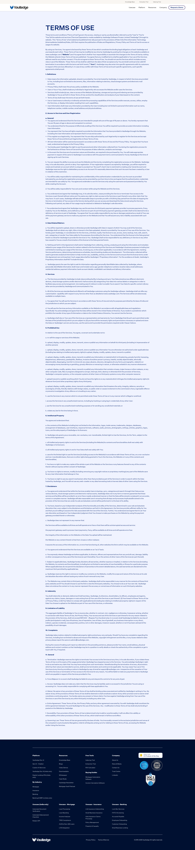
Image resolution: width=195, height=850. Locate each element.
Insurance (35, 790)
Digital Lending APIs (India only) (41, 776)
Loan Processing (64, 809)
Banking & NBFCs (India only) (42, 798)
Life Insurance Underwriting (95, 809)
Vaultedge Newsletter (66, 783)
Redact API (36, 821)
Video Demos (63, 768)
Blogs (61, 764)
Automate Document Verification (39, 810)
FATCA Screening (118, 813)
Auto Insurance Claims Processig (93, 818)
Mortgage (35, 787)
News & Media (116, 764)
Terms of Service (103, 840)
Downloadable (64, 771)
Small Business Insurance (94, 813)
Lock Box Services (118, 809)
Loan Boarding (64, 813)
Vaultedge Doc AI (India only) (42, 771)
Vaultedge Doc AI (38, 760)
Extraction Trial (144, 2)
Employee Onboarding (119, 820)
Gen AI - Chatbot (37, 764)
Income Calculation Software (95, 783)
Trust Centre (116, 771)
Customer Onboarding (119, 824)
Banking (35, 794)
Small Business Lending (120, 828)
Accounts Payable (118, 816)
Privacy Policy (90, 840)
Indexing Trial (157, 2)
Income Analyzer (64, 816)
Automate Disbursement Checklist (40, 816)
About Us (115, 760)
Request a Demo (177, 7)
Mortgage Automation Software (93, 778)
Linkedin (115, 775)
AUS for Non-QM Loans (66, 824)
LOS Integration (64, 828)
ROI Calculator (90, 768)
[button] (132, 7)
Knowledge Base (130, 2)
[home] (19, 7)
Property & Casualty (92, 826)
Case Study (63, 779)
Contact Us (115, 768)
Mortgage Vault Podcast (67, 786)
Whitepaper (63, 775)
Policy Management (92, 822)
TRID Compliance (65, 820)
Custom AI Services (39, 768)
